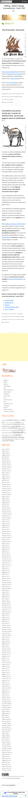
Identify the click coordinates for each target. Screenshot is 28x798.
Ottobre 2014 (5, 666)
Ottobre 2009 (5, 705)
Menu (25, 1)
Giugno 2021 (5, 570)
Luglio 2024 (5, 498)
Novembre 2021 (6, 561)
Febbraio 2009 (5, 719)
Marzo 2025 (5, 482)
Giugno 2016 (5, 664)
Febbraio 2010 (5, 698)
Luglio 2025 (5, 474)
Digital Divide (10, 424)
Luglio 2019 (5, 615)
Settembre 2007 (6, 752)
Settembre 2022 (6, 541)
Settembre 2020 (6, 588)
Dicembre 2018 (6, 629)
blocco (8, 96)
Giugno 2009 (5, 711)
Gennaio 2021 (5, 580)
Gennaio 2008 (5, 745)
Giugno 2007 (5, 758)
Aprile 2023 (4, 527)
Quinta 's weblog (8, 409)
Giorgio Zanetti (9, 300)
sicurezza (13, 437)
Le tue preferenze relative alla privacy (15, 792)
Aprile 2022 (4, 551)
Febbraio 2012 (5, 676)
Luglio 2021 (5, 568)
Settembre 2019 (6, 611)
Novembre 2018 (6, 631)
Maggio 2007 (5, 760)
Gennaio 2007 (5, 768)
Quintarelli (17, 432)
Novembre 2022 (6, 537)
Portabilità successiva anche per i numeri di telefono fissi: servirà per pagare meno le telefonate (13, 114)
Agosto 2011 (5, 680)
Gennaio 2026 (5, 463)
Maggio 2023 (5, 525)
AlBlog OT (6, 380)
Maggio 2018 (5, 643)
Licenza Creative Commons (13, 778)
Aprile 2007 (4, 762)
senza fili (5, 437)
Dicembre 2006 (6, 770)
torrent (11, 439)
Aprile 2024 (4, 504)
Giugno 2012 (5, 672)
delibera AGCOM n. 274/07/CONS (14, 224)
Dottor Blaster (7, 392)
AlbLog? (6, 384)
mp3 (7, 428)
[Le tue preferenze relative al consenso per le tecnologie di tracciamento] (25, 795)
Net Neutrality (13, 428)
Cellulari (21, 313)
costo (17, 422)
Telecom (22, 319)
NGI (24, 428)
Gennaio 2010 (5, 699)
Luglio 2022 (5, 545)
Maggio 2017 (5, 656)
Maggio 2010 (5, 692)
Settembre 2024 (6, 494)
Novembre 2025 (6, 467)
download (16, 424)
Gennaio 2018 (5, 651)
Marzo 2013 (5, 670)
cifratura (7, 422)
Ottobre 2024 (5, 492)
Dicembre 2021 (6, 559)
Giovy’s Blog (7, 396)
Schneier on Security (9, 411)
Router (6, 435)
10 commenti (6, 322)
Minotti (20, 96)
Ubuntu (17, 439)
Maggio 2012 (5, 674)
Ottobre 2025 (5, 468)
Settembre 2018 (6, 635)
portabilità (21, 316)
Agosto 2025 (5, 472)
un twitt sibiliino (14, 78)
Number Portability (14, 316)
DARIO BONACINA (8, 390)
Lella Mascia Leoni (8, 403)
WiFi (8, 441)
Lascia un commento (8, 102)
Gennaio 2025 (5, 486)
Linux (3, 428)
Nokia (3, 430)
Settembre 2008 (6, 729)
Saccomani (10, 435)
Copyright (17, 93)
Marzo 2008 (5, 741)
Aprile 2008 (4, 739)
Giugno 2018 (5, 641)
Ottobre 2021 (5, 562)
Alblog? (5, 382)
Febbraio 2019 (5, 625)
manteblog (6, 405)
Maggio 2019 (5, 619)
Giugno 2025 (5, 476)
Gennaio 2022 (5, 557)
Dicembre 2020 (6, 582)
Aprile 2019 (4, 621)
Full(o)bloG (6, 394)
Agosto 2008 (5, 731)
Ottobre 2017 (5, 654)
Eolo (21, 424)
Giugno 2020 (5, 594)
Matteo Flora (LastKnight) (15, 74)
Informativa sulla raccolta (9, 796)
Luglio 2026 (5, 451)
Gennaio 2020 (5, 604)
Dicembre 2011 (6, 678)
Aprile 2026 (4, 457)
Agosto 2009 (5, 709)
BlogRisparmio (9, 302)
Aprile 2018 (4, 645)
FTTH (10, 426)
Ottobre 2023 (5, 516)
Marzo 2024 (5, 506)
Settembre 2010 (6, 688)
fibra (6, 426)
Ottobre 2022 (5, 539)
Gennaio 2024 (5, 510)
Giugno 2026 (5, 453)
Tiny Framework (10, 785)
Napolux (7, 305)
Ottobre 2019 (5, 609)
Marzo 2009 (5, 717)
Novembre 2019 (6, 608)
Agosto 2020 (5, 590)
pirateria (15, 430)
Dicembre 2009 (6, 701)
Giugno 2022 (5, 547)
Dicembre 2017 (6, 653)
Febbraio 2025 (5, 484)
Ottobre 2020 (5, 586)
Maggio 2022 (5, 549)
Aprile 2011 (4, 682)
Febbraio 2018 (5, 649)
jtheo (5, 401)
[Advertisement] (14, 347)
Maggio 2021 (5, 572)
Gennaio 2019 (5, 627)
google (13, 426)
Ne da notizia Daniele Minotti (10, 72)
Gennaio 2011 (5, 684)
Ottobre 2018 (5, 633)
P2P (21, 93)
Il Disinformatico (8, 399)
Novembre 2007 (6, 748)
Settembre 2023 (6, 517)
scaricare (4, 99)
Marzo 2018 (5, 647)
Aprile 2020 (4, 598)
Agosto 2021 (5, 566)
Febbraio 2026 (5, 461)
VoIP (15, 313)
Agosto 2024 (5, 496)
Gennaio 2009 (5, 721)
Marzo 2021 (5, 576)
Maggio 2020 (5, 596)
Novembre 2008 (6, 725)
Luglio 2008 (5, 733)
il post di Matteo (13, 82)
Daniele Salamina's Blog (12, 307)
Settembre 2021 (6, 564)
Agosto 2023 (5, 519)
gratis (11, 96)
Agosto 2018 (5, 637)
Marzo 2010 (5, 696)
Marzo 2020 (5, 600)
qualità (18, 319)
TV (14, 439)
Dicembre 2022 (6, 535)
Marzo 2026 (5, 459)
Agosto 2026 (5, 449)
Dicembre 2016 (6, 662)
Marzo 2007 (5, 764)
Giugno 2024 (5, 500)
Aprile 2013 (4, 668)
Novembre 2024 (6, 490)
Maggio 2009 (5, 713)
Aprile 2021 (4, 574)
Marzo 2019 (5, 623)
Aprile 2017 (4, 658)
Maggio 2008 (5, 737)
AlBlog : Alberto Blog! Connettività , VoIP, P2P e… (14, 8)
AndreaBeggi (7, 386)
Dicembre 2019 (6, 606)
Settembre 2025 (6, 471)
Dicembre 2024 (6, 488)
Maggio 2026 (5, 455)
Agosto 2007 (5, 754)
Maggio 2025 (5, 478)
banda (7, 420)
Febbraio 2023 (5, 531)
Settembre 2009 (6, 707)
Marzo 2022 (5, 553)
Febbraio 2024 (5, 508)
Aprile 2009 (4, 715)
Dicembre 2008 (6, 723)
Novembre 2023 (6, 514)
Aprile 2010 (4, 694)
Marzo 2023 (5, 529)
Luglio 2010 (5, 690)
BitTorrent (4, 96)
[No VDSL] (9, 370)
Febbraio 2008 (5, 743)
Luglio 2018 (5, 639)
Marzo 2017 (5, 660)
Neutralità (21, 428)
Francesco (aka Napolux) (16, 279)
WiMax (12, 441)
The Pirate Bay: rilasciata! (13, 30)
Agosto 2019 (5, 613)
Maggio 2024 (5, 502)
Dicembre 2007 (6, 746)
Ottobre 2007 (5, 750)
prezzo (14, 319)
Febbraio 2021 (5, 578)
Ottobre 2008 (5, 727)
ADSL (3, 420)
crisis (5, 388)
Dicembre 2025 (6, 465)
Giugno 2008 (5, 735)
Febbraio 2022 (5, 555)
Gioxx (5, 398)
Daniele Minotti (6, 237)
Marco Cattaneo (9, 309)
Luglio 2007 (5, 756)
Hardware (23, 426)
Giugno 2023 (5, 523)
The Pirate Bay (10, 99)
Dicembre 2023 (6, 512)
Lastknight (16, 96)
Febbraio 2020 (5, 602)
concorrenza (12, 422)
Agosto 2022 (5, 543)
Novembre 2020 (6, 584)
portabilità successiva (7, 319)
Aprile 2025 (4, 480)
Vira (20, 439)
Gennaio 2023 (5, 533)
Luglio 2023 (5, 521)
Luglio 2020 (5, 592)
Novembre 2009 (6, 703)
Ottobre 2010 (5, 686)
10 (4, 120)
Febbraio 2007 (5, 766)
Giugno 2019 (5, 617)
